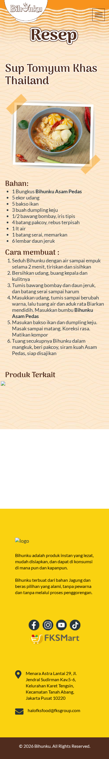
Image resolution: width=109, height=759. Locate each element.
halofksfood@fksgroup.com (54, 710)
